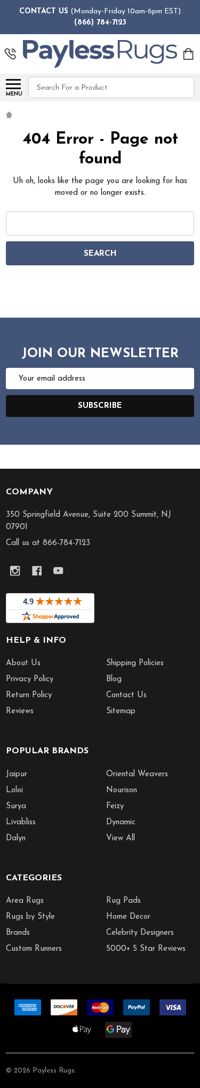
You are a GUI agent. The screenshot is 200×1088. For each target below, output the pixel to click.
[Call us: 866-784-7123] (10, 54)
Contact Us (126, 695)
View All (120, 838)
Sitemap (120, 711)
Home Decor (128, 917)
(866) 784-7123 (100, 23)
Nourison (121, 790)
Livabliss (21, 822)
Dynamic (120, 822)
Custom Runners (34, 949)
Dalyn (16, 838)
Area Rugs (25, 901)
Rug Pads (123, 901)
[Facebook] (37, 571)
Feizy (115, 806)
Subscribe (100, 406)
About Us (23, 663)
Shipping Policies (135, 663)
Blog (114, 679)
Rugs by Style (30, 917)
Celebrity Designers (140, 933)
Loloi (14, 790)
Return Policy (29, 695)
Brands (18, 933)
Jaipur (16, 774)
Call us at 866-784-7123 (48, 543)
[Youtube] (58, 571)
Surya (16, 806)
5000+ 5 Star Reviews (146, 949)
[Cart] (189, 54)
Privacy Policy (29, 679)
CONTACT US (43, 11)
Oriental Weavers (137, 774)
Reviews (20, 711)
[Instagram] (15, 571)
